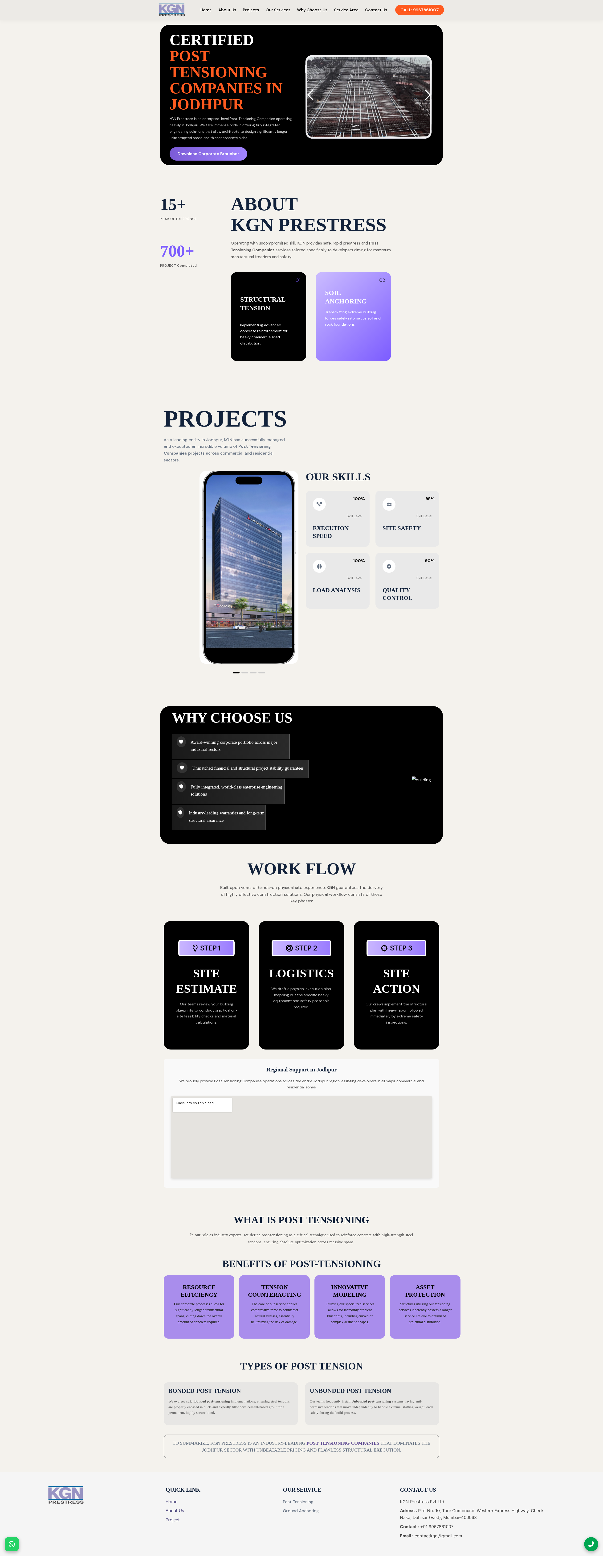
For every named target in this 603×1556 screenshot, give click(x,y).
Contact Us (376, 9)
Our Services (278, 9)
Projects (251, 9)
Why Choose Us (312, 9)
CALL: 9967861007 (419, 10)
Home (206, 9)
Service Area (346, 9)
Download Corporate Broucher (208, 154)
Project (173, 1519)
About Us (227, 9)
